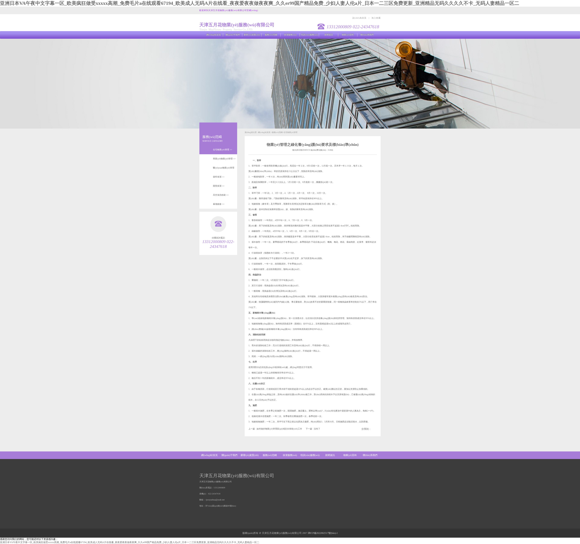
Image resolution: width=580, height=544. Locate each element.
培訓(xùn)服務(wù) (309, 35)
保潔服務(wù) (290, 35)
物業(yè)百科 (348, 35)
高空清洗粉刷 (221, 195)
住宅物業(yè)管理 (222, 150)
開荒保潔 (218, 186)
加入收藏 (376, 18)
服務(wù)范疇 (271, 35)
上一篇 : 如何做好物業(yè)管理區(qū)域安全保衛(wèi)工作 (275, 429)
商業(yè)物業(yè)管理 (224, 159)
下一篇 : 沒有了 (313, 429)
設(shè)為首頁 (359, 18)
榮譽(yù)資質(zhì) (252, 35)
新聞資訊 (328, 35)
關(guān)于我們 (233, 35)
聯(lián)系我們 (367, 35)
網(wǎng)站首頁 (213, 35)
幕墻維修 (218, 204)
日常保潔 (218, 177)
